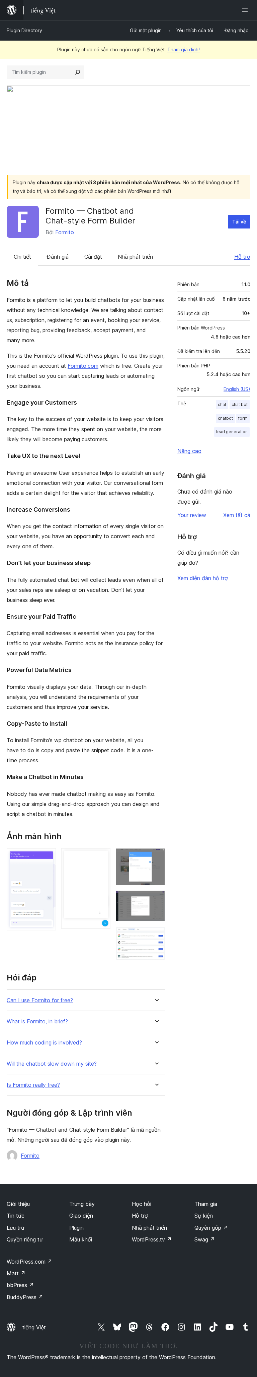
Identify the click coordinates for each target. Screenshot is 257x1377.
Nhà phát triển (135, 256)
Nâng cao (189, 451)
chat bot (240, 404)
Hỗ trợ (242, 256)
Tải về (239, 221)
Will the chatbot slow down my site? (52, 1064)
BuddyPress (25, 1297)
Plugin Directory (24, 30)
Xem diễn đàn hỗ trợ (202, 578)
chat (222, 404)
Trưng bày (82, 1204)
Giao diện (81, 1215)
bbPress (20, 1285)
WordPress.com (29, 1261)
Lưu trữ (15, 1227)
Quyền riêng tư (25, 1239)
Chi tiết (22, 256)
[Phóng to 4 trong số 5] (156, 899)
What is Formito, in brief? (37, 1021)
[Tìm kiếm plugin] (77, 72)
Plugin (76, 1227)
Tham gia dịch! (183, 49)
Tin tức (15, 1215)
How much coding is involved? (44, 1042)
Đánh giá (58, 256)
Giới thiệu (18, 1204)
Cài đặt (93, 256)
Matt (16, 1273)
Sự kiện (203, 1215)
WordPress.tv (152, 1239)
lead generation (232, 431)
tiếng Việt (34, 1327)
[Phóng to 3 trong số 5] (156, 857)
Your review (191, 515)
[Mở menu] (246, 10)
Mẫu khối (80, 1239)
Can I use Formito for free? (40, 1000)
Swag (204, 1239)
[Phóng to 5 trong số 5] (156, 935)
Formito (64, 232)
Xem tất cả (236, 515)
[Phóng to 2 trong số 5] (101, 857)
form (243, 418)
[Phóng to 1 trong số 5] (47, 857)
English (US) (237, 389)
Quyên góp (211, 1227)
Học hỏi (141, 1204)
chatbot (225, 418)
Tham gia (205, 1204)
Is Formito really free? (33, 1085)
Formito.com (83, 365)
